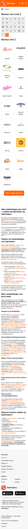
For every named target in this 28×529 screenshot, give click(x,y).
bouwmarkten (13, 246)
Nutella (22, 266)
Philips (22, 230)
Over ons (4, 457)
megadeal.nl (4, 508)
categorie (4, 259)
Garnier (11, 283)
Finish (6, 276)
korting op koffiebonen (16, 348)
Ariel (2, 230)
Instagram (17, 479)
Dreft (11, 368)
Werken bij (4, 463)
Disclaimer (4, 523)
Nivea (11, 273)
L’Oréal (18, 283)
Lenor (11, 276)
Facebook (4, 479)
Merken (7, 9)
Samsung (18, 278)
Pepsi (16, 386)
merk (14, 259)
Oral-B (10, 279)
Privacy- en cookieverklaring (9, 520)
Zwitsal (6, 273)
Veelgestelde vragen (7, 460)
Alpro (6, 270)
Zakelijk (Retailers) (6, 466)
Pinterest (17, 482)
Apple (23, 278)
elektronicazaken (6, 248)
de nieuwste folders (10, 221)
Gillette (6, 283)
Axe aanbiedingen (15, 402)
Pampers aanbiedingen (16, 319)
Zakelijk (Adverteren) (7, 469)
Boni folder (19, 352)
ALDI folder (11, 352)
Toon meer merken (14, 193)
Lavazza (15, 345)
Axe (14, 273)
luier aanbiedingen (15, 314)
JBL (5, 279)
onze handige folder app (8, 433)
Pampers (22, 271)
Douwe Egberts (20, 268)
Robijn (21, 274)
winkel (10, 259)
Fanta (6, 268)
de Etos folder (11, 326)
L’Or (2, 345)
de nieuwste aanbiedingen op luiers (13, 326)
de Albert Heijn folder (10, 324)
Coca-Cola (15, 229)
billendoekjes (10, 322)
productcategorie (6, 423)
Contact (3, 472)
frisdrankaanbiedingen (7, 440)
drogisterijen (5, 246)
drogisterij (12, 281)
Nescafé (5, 347)
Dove (2, 229)
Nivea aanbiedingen (13, 400)
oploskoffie (14, 350)
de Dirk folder (18, 371)
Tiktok (3, 482)
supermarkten (19, 245)
